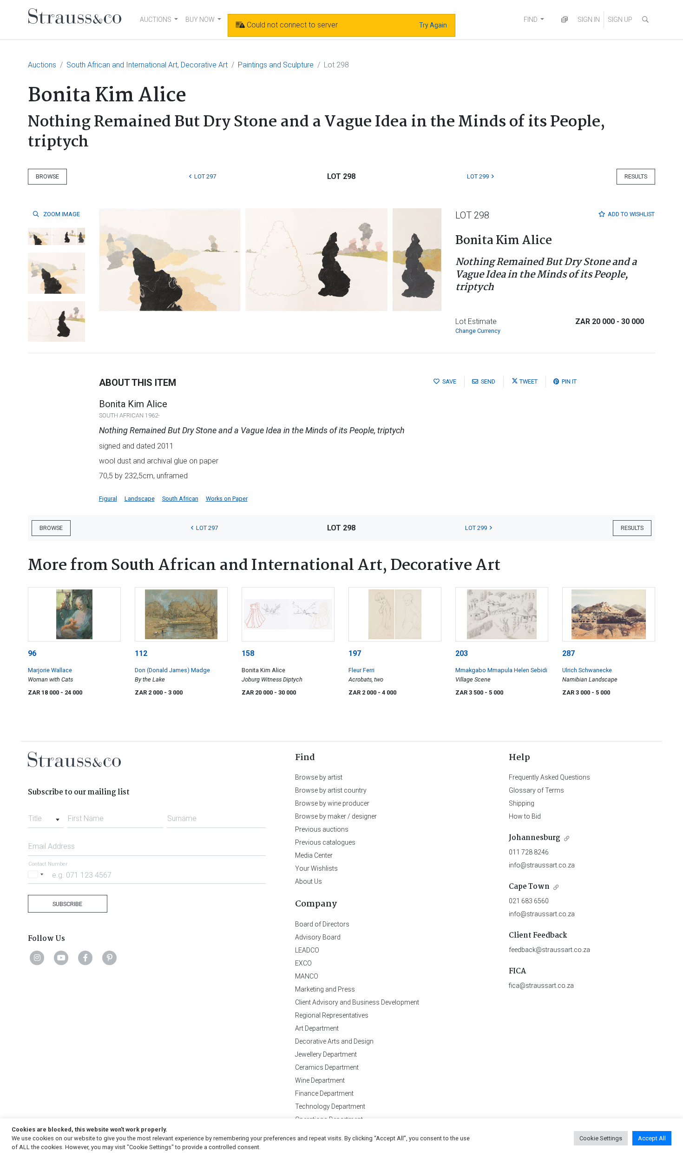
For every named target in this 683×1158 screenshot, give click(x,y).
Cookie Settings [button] (600, 1138)
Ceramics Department (327, 1067)
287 (568, 653)
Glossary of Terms (536, 790)
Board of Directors (322, 924)
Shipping (521, 803)
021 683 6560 (529, 901)
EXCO (303, 963)
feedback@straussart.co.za (549, 949)
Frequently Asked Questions (549, 777)
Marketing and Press (325, 989)
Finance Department (324, 1093)
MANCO (306, 976)
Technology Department (330, 1106)
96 (32, 653)
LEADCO (307, 950)
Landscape (140, 498)
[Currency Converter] (564, 19)
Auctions (42, 64)
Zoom (61, 214)
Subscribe (67, 903)
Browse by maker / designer (336, 816)
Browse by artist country (331, 790)
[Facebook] (85, 957)
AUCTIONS (155, 19)
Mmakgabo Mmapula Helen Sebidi (501, 670)
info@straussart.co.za (542, 865)
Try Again (433, 25)
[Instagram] (37, 957)
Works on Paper (227, 498)
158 (248, 653)
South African (180, 498)
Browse (47, 176)
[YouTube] (61, 957)
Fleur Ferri (361, 670)
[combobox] (46, 816)
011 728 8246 (529, 852)
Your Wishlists (316, 868)
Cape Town (529, 887)
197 (354, 653)
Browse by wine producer (332, 803)
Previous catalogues (325, 842)
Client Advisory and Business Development (357, 1002)
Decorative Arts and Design (334, 1041)
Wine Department (320, 1080)
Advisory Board (318, 937)
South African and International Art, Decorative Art (147, 64)
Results (635, 176)
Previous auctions (321, 829)
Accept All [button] (652, 1138)
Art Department (317, 1028)
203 (461, 653)
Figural (108, 498)
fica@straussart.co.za (541, 985)
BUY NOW (200, 19)
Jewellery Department (326, 1054)
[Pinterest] (109, 957)
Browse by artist (318, 777)
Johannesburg (534, 838)
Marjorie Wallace (50, 670)
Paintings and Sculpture (276, 64)
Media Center (314, 855)
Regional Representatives (331, 1015)
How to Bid (525, 816)
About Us (308, 881)
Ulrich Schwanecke (587, 670)
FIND (531, 19)
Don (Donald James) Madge (172, 670)
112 (141, 653)
